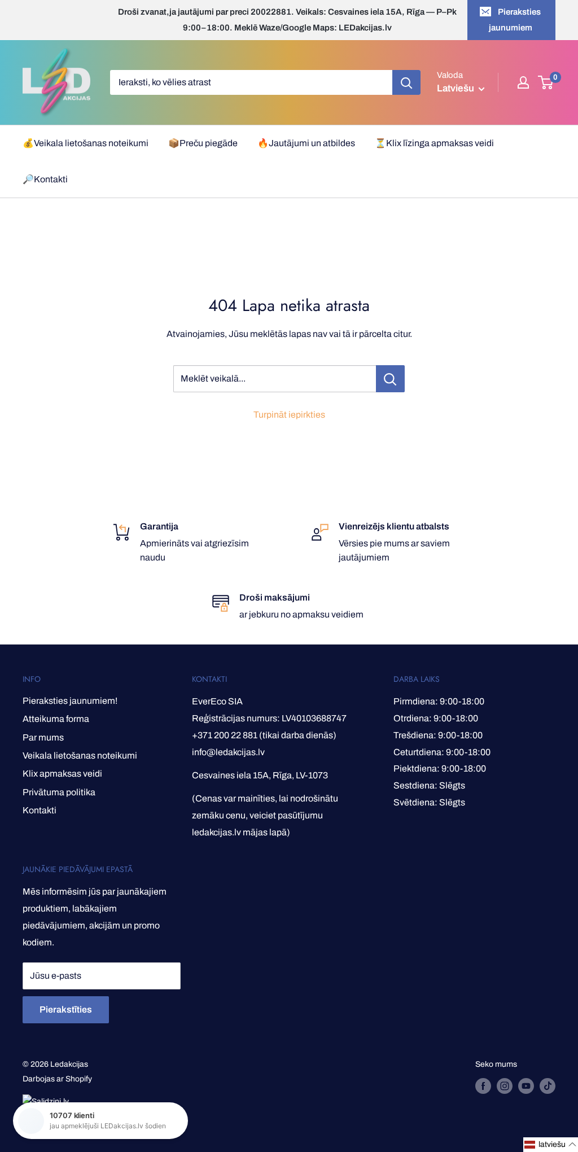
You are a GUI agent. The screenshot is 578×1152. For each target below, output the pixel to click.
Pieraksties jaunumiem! (70, 701)
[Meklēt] (406, 82)
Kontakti (39, 810)
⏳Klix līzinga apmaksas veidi (434, 143)
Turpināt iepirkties (289, 414)
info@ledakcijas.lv (228, 752)
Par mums (43, 737)
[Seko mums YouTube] (526, 1086)
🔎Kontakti (45, 179)
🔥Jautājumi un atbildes (306, 143)
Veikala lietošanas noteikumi (80, 755)
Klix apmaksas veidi (62, 773)
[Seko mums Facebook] (483, 1086)
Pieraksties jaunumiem (515, 19)
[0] (546, 82)
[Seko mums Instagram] (505, 1086)
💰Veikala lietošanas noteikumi (85, 143)
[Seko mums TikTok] (547, 1086)
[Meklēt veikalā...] (390, 378)
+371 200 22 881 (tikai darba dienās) (264, 735)
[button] (550, 1144)
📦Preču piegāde (203, 143)
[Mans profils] (523, 82)
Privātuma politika (59, 792)
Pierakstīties (66, 1009)
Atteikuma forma (56, 719)
